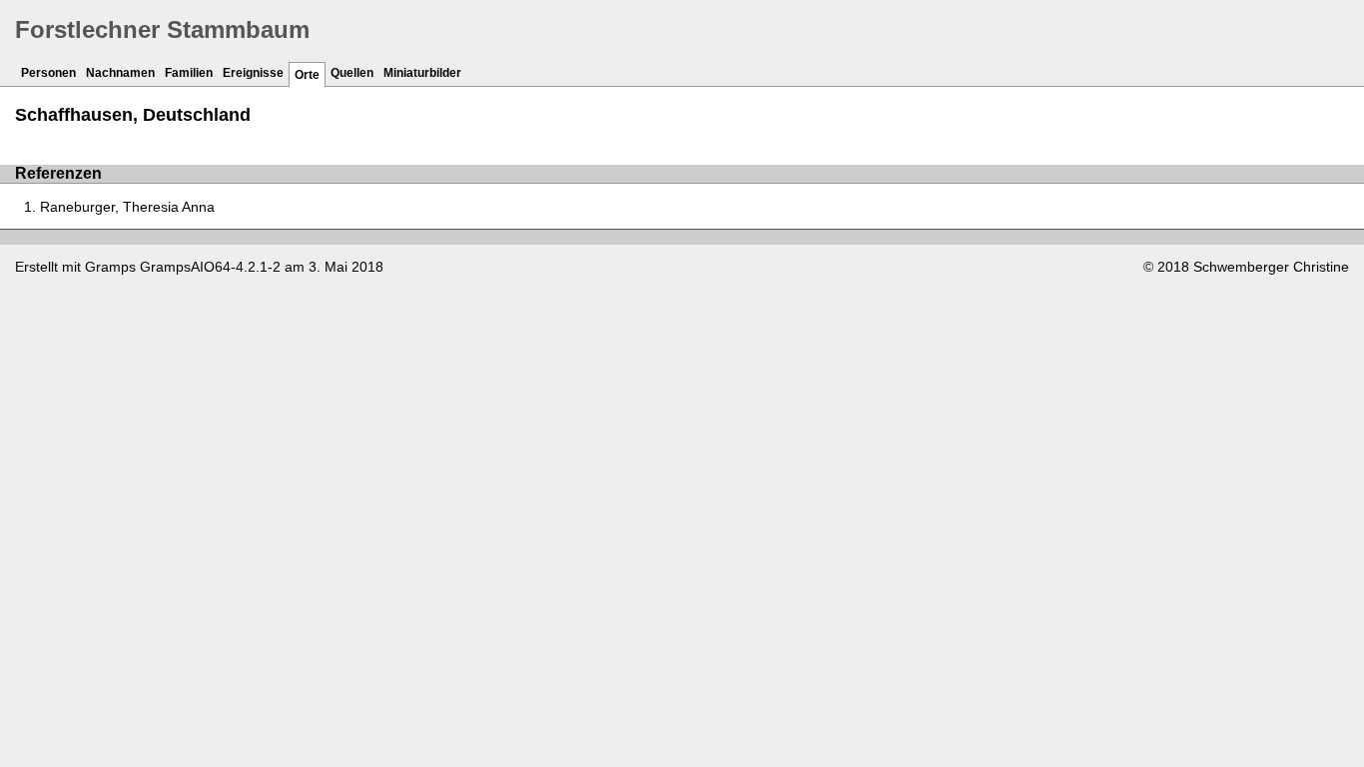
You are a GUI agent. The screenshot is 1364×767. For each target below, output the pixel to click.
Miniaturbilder (422, 73)
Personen (48, 73)
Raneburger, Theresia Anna (127, 207)
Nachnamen (120, 73)
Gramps (110, 267)
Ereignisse (253, 73)
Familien (189, 73)
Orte (307, 75)
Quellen (352, 73)
